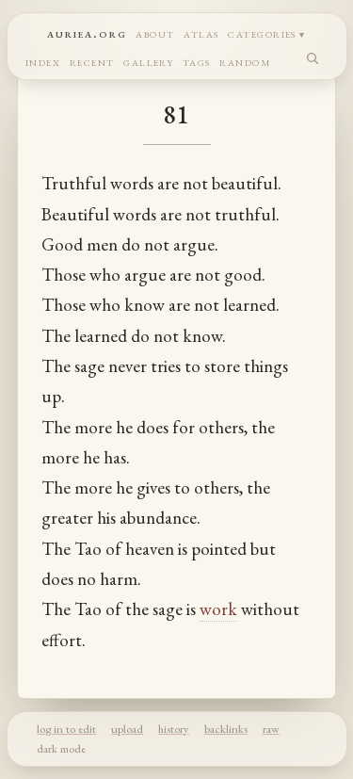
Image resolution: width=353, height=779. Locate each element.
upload (127, 729)
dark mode (61, 748)
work (218, 609)
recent (92, 61)
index (42, 61)
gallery (148, 61)
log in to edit (66, 729)
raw (271, 729)
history (173, 729)
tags (197, 61)
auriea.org (87, 32)
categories (262, 32)
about (155, 32)
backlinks (226, 729)
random (245, 61)
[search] (313, 58)
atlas (201, 32)
